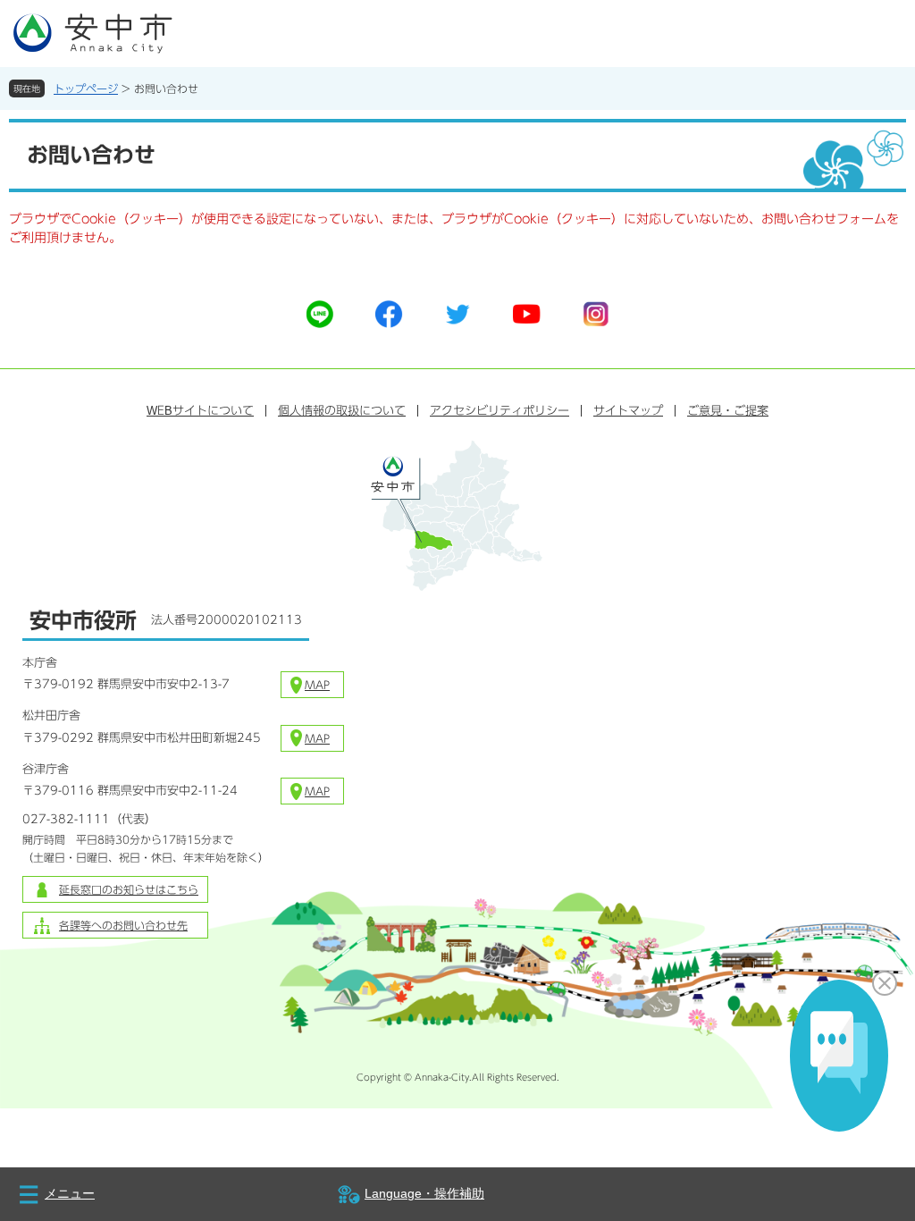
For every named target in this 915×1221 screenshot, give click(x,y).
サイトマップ (628, 411)
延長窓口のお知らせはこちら (128, 889)
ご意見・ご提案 (727, 411)
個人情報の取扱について (342, 411)
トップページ (86, 88)
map (317, 684)
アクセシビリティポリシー (499, 411)
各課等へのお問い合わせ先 (123, 925)
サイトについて (200, 411)
